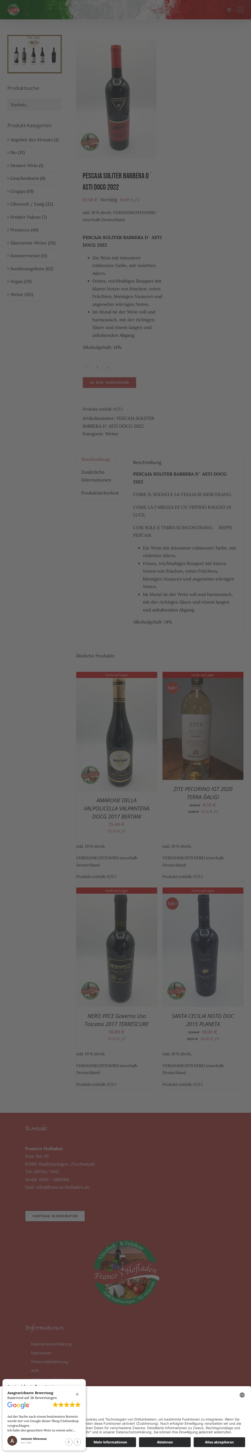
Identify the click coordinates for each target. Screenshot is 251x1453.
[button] (77, 1394)
